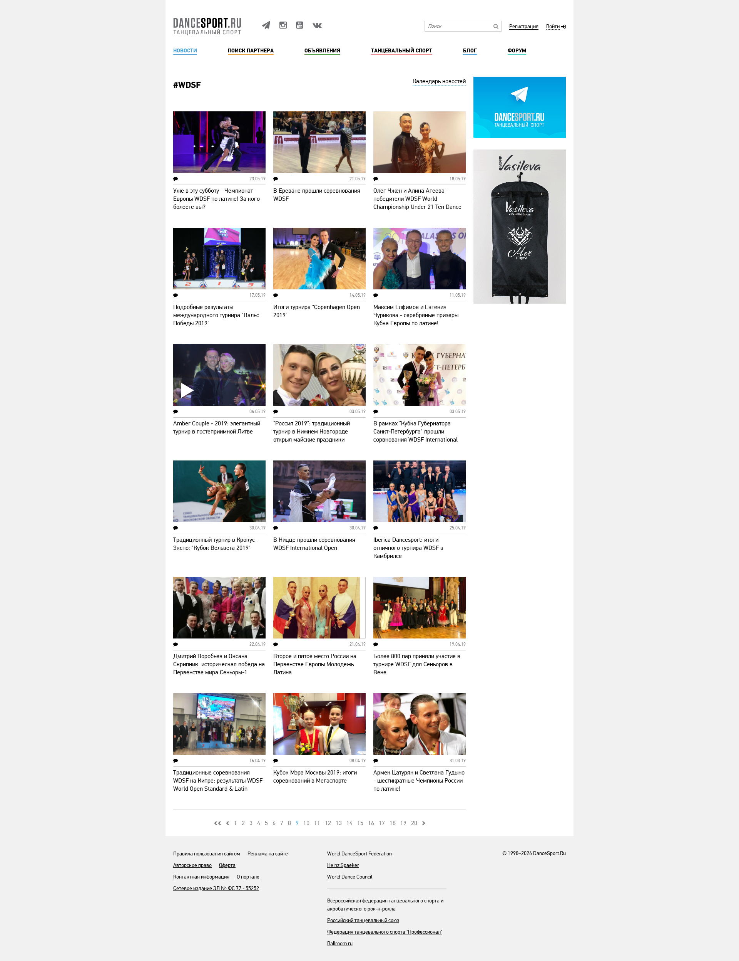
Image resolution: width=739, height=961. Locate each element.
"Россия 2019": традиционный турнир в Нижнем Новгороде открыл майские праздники (311, 432)
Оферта (227, 865)
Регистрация (523, 27)
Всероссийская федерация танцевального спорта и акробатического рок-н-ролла (385, 904)
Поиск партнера (251, 50)
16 (371, 823)
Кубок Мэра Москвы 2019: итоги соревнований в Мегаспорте (315, 777)
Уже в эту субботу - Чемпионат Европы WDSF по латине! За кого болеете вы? (216, 199)
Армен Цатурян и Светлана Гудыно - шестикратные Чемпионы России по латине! (419, 781)
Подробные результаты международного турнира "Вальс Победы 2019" (216, 315)
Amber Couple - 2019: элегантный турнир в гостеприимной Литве (216, 427)
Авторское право (192, 865)
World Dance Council (349, 877)
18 (393, 823)
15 (360, 823)
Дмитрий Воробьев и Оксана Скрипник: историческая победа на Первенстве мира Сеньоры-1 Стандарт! (219, 668)
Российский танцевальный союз (363, 920)
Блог (470, 50)
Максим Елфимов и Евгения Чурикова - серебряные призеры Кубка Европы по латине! (415, 315)
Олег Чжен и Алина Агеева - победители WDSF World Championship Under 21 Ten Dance (417, 199)
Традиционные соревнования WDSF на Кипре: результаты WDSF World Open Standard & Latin (217, 781)
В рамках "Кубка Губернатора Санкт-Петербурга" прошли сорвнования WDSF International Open (415, 436)
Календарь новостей (439, 81)
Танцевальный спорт (401, 50)
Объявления (322, 50)
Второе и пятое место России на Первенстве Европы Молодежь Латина (314, 664)
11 (317, 823)
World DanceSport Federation (359, 853)
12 (328, 823)
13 (339, 823)
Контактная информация (201, 877)
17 (382, 823)
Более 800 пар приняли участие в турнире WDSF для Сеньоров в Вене (416, 664)
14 (349, 823)
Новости (185, 50)
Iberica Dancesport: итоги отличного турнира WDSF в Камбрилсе (408, 548)
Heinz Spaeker (343, 865)
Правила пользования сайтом (206, 853)
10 (306, 823)
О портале (248, 877)
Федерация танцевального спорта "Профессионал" (384, 932)
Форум (517, 50)
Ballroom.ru (340, 943)
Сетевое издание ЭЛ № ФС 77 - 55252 (216, 888)
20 (414, 823)
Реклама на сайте (267, 853)
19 (403, 823)
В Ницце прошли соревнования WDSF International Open (314, 544)
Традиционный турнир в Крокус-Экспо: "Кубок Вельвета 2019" (215, 544)
